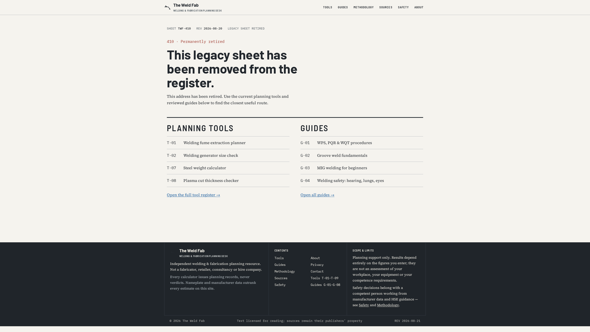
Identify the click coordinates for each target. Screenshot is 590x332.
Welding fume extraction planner (206, 142)
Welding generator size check (202, 155)
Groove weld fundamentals (334, 155)
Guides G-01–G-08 (325, 285)
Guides (343, 7)
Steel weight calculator (196, 168)
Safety (403, 7)
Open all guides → (317, 195)
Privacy (317, 265)
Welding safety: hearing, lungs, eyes (342, 180)
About (419, 7)
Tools (327, 7)
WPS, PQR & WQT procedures (336, 142)
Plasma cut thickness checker (203, 180)
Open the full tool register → (193, 195)
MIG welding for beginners (334, 168)
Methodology (364, 7)
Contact (317, 271)
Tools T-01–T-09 (324, 278)
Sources (385, 7)
